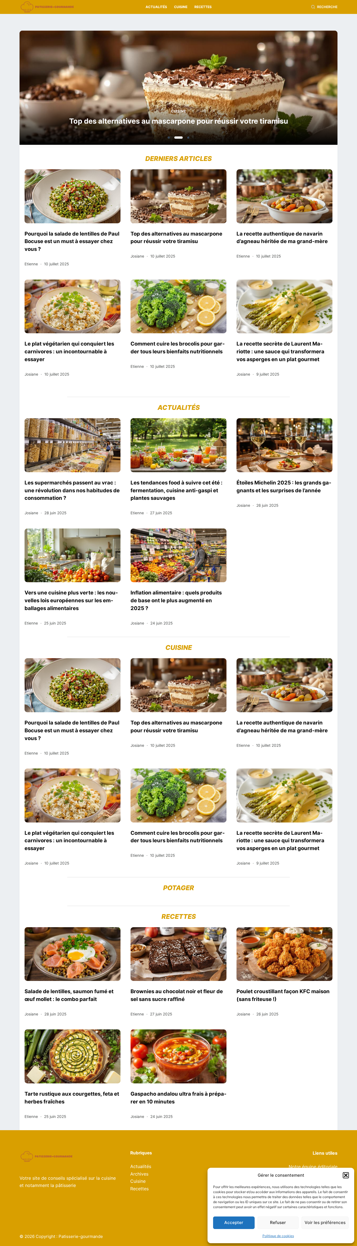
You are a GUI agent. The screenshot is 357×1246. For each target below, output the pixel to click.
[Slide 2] (178, 137)
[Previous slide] (51, 89)
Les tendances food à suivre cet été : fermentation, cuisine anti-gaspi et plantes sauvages (177, 490)
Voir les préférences (325, 1222)
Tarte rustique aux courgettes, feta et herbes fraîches (72, 1098)
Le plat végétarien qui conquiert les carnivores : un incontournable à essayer (69, 351)
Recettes (203, 7)
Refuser (278, 1222)
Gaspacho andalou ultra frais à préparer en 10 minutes (178, 1098)
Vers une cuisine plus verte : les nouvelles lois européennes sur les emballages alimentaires (71, 600)
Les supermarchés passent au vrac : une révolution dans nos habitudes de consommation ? (72, 490)
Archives (139, 1174)
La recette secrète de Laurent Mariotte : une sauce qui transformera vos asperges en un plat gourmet (280, 351)
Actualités (156, 7)
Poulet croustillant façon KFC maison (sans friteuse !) (283, 995)
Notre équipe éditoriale (313, 1166)
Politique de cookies (278, 1236)
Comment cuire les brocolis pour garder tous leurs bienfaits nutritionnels (178, 347)
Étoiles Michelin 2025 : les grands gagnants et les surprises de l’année (284, 486)
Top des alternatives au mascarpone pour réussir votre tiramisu (178, 121)
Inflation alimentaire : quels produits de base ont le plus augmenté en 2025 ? (176, 600)
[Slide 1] (168, 137)
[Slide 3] (188, 137)
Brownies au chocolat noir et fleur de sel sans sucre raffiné (177, 995)
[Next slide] (306, 89)
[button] (346, 1175)
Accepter (233, 1222)
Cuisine (180, 7)
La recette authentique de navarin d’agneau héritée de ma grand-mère (282, 237)
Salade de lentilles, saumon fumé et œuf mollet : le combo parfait (69, 995)
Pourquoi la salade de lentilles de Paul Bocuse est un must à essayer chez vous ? (72, 241)
